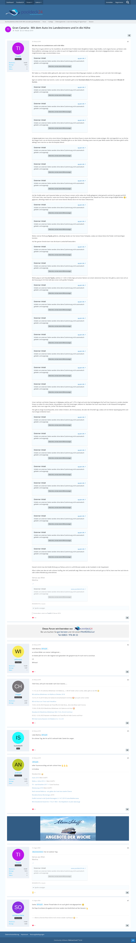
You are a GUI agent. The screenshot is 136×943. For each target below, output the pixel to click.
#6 (128, 848)
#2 (128, 645)
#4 (128, 731)
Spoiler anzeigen (40, 608)
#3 (128, 680)
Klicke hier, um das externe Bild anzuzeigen (60, 66)
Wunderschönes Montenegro (41, 795)
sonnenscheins (38, 852)
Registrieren (119, 2)
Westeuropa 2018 (37, 788)
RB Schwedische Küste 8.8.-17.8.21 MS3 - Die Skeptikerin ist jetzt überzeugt (56, 802)
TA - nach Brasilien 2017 (40, 784)
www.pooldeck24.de (77, 589)
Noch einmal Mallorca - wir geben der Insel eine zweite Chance (52, 791)
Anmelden (109, 2)
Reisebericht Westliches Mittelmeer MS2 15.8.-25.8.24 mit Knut (52, 712)
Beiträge (11, 65)
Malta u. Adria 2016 (38, 781)
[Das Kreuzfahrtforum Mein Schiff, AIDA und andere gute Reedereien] (68, 12)
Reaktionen (12, 62)
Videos (10, 69)
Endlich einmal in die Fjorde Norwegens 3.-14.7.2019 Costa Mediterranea (55, 798)
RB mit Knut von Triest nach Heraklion (44, 701)
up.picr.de (81, 58)
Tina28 (17, 30)
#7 (128, 901)
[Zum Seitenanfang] (133, 940)
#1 (128, 41)
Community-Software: (68, 940)
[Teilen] (129, 35)
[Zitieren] (127, 617)
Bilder (10, 67)
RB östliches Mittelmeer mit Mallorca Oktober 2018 (48, 694)
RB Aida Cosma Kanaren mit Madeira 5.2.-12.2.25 (48, 719)
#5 (128, 758)
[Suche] (127, 2)
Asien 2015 (35, 778)
